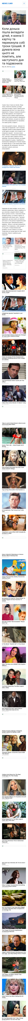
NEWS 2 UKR (7, 3)
